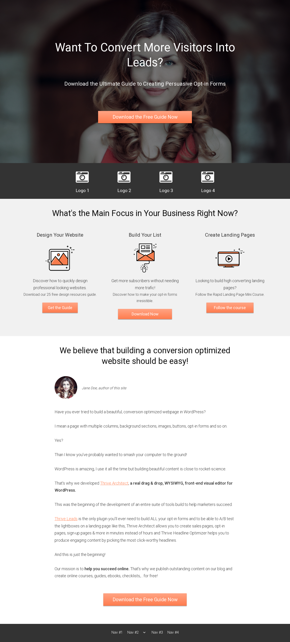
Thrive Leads (66, 518)
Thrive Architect (114, 483)
